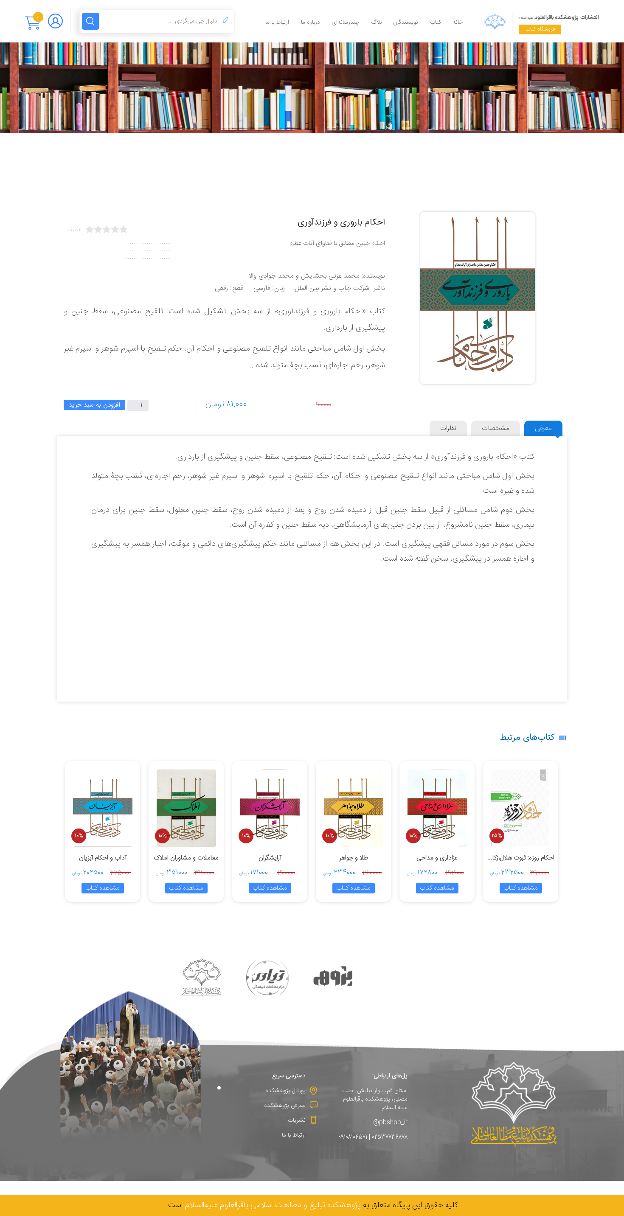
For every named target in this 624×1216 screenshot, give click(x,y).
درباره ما (310, 22)
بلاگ (376, 22)
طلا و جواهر (353, 858)
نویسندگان (405, 22)
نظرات (448, 428)
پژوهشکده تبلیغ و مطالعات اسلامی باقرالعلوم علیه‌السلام (273, 1205)
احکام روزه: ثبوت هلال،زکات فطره (520, 858)
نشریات (297, 1120)
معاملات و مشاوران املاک (186, 858)
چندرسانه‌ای (345, 22)
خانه (458, 22)
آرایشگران (270, 858)
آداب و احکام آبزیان (102, 858)
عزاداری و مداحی (437, 858)
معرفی (543, 428)
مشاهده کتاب (520, 888)
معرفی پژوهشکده (285, 1106)
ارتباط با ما (277, 22)
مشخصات (495, 428)
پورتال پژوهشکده (285, 1091)
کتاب (435, 22)
